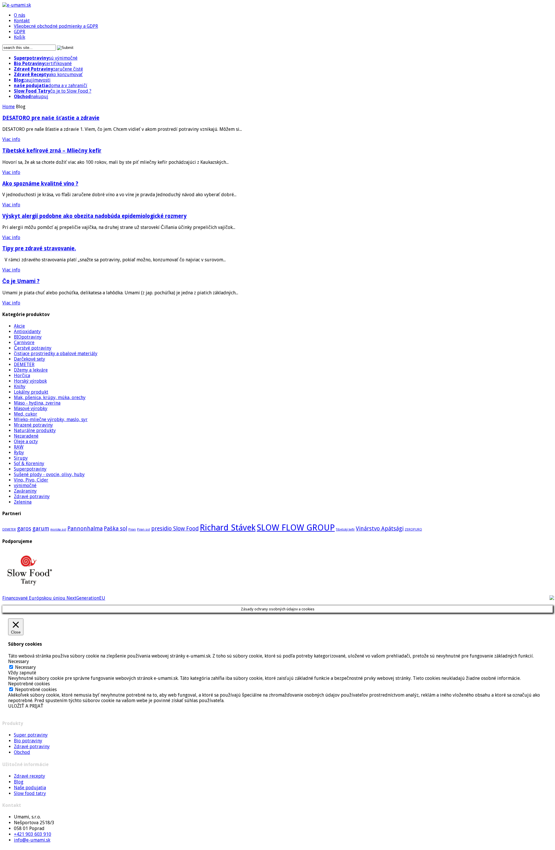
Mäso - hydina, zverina (37, 403)
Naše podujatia (30, 787)
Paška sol (115, 528)
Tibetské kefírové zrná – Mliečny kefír (51, 151)
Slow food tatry (30, 793)
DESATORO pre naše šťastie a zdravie (50, 118)
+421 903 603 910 (32, 834)
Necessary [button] (18, 661)
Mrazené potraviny (33, 425)
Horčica (22, 375)
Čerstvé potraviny (32, 348)
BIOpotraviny (28, 337)
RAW (18, 447)
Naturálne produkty (35, 430)
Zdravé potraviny (32, 496)
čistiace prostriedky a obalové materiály (55, 353)
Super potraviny (31, 735)
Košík (19, 37)
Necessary (25, 667)
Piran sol (143, 529)
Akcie (19, 326)
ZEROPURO (413, 529)
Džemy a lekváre (31, 370)
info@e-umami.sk (32, 840)
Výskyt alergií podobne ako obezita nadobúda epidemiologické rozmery (94, 216)
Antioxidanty (27, 331)
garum (40, 528)
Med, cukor (25, 414)
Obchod (22, 752)
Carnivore (24, 342)
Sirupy (21, 458)
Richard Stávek (228, 528)
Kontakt (22, 20)
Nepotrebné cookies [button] (29, 683)
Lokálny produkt (31, 392)
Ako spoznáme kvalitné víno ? (40, 184)
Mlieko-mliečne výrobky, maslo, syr (51, 419)
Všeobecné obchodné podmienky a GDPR (56, 26)
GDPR (19, 31)
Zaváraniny (25, 491)
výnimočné (25, 485)
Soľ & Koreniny (29, 463)
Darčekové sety (29, 359)
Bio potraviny (28, 740)
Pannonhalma (85, 528)
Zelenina (23, 502)
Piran (132, 529)
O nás (19, 15)
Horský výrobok (30, 381)
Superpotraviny (30, 469)
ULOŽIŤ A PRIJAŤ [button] (25, 706)
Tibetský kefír (345, 529)
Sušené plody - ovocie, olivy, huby (49, 474)
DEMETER (24, 364)
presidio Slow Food (175, 528)
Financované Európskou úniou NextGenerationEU (53, 598)
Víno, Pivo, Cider (31, 480)
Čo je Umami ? (21, 281)
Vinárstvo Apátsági (380, 528)
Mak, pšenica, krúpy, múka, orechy (50, 397)
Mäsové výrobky (30, 408)
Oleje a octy (26, 441)
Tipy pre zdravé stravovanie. (39, 248)
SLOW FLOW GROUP (296, 528)
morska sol (58, 529)
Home (8, 106)
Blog (18, 782)
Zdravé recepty (29, 776)
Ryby (19, 452)
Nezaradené (26, 436)
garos (24, 528)
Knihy (19, 386)
